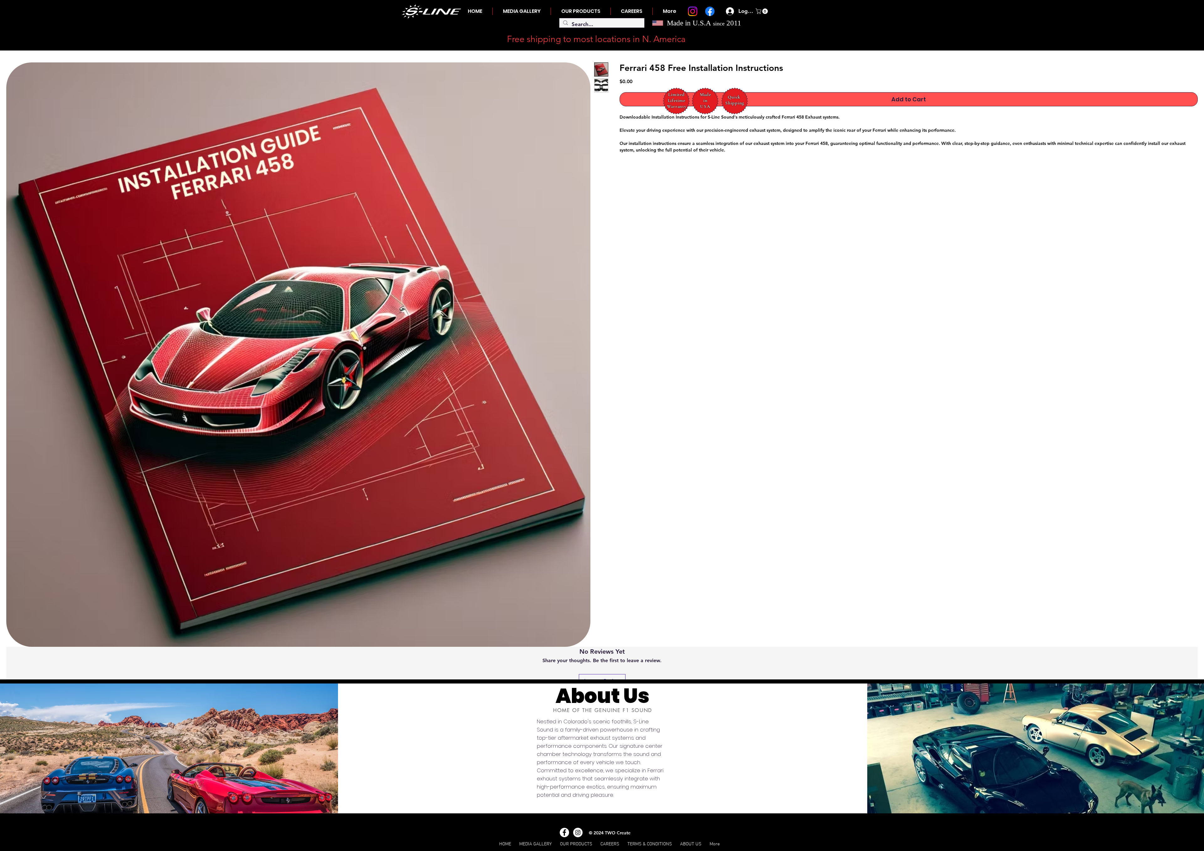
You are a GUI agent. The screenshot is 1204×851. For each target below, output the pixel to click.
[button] (762, 11)
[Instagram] (692, 11)
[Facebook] (710, 11)
